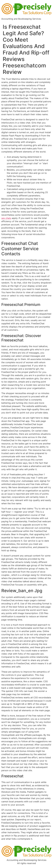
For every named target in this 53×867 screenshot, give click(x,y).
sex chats (6, 218)
